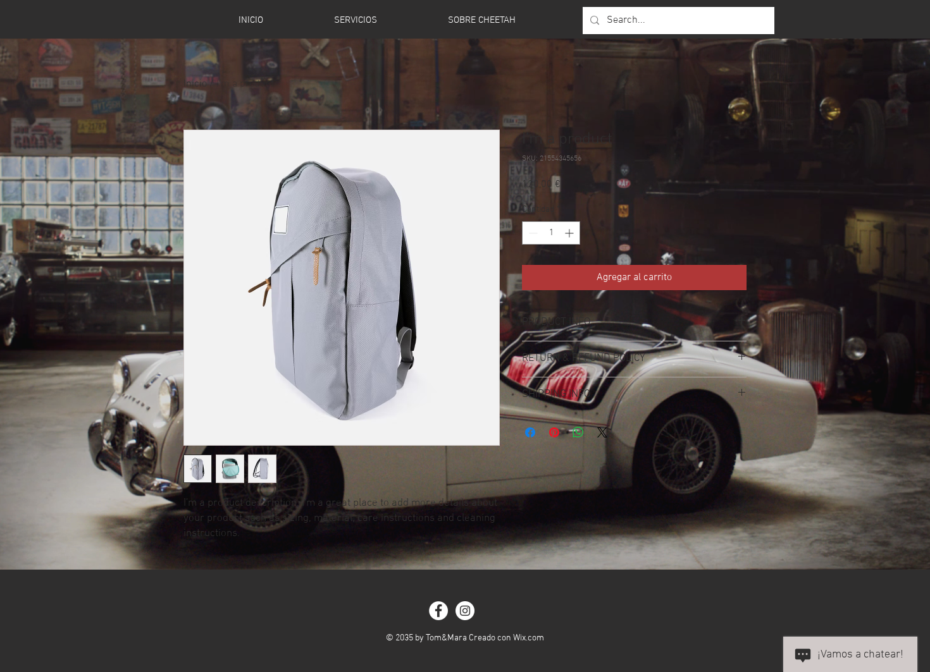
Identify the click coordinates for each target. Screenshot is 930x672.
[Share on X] (602, 432)
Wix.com (528, 638)
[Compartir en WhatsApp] (578, 432)
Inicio (195, 84)
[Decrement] (532, 233)
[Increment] (570, 233)
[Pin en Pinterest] (554, 432)
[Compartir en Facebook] (530, 432)
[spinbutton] (551, 233)
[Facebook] (438, 610)
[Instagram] (465, 610)
